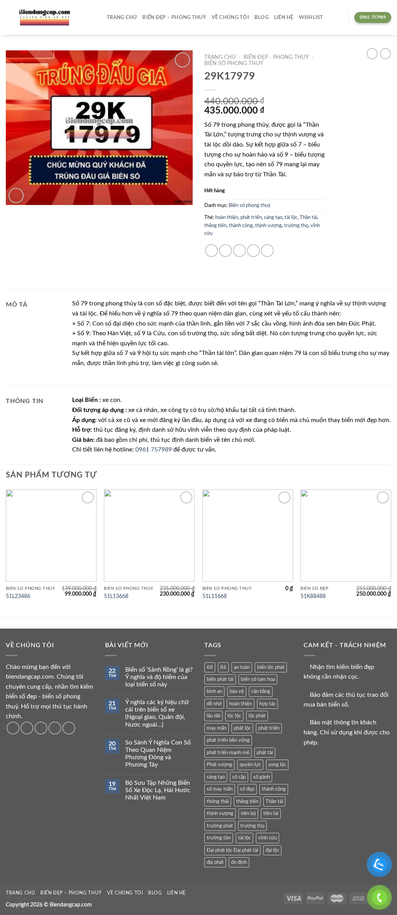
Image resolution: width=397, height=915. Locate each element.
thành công (241, 225)
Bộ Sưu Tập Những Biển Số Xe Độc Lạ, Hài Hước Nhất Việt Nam (157, 790)
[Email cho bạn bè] (239, 250)
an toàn (242, 667)
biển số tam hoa (258, 679)
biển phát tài (220, 679)
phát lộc (242, 728)
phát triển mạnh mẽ (228, 752)
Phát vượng (219, 764)
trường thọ (296, 225)
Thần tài (308, 217)
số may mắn (220, 789)
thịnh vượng (268, 225)
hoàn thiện (226, 217)
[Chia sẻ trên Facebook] (211, 250)
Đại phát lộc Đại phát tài (232, 850)
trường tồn (219, 838)
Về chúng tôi (230, 17)
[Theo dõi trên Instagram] (27, 728)
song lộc (277, 764)
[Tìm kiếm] (340, 17)
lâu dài (213, 715)
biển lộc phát (271, 667)
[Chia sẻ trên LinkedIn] (267, 250)
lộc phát (257, 715)
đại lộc (272, 850)
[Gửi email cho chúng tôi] (54, 728)
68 (210, 667)
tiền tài (270, 813)
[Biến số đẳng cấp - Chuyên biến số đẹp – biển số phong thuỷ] (44, 17)
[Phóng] (16, 195)
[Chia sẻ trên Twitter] (225, 250)
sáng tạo (273, 217)
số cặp (239, 777)
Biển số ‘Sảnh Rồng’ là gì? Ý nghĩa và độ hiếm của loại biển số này (159, 677)
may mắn (216, 728)
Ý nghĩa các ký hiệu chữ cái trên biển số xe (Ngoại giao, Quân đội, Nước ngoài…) (157, 713)
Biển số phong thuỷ (233, 63)
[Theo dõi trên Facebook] (13, 728)
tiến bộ (248, 813)
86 (223, 667)
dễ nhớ (214, 703)
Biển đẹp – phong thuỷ (174, 17)
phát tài (265, 752)
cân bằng (260, 691)
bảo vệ (237, 691)
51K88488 (313, 596)
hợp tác (267, 703)
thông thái (218, 801)
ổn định (239, 862)
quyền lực (250, 764)
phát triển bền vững (228, 740)
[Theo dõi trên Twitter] (41, 728)
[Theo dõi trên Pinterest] (68, 728)
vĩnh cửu (267, 838)
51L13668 (116, 596)
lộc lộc (234, 715)
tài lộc (291, 217)
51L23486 (18, 596)
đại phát (215, 862)
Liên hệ (283, 17)
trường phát (220, 826)
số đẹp (247, 789)
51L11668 (214, 596)
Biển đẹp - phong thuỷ (276, 57)
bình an (214, 691)
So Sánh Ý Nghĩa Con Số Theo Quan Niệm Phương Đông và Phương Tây (158, 753)
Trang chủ (122, 17)
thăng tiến (215, 225)
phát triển (251, 217)
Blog (261, 17)
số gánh (261, 777)
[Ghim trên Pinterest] (253, 250)
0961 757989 (153, 449)
